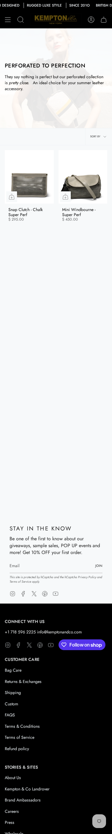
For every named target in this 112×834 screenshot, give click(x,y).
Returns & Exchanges (23, 681)
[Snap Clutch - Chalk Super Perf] (29, 177)
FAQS (10, 715)
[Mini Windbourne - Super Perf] (83, 177)
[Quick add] (11, 196)
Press (9, 822)
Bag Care (13, 670)
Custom (11, 704)
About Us (13, 778)
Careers (12, 811)
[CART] (103, 20)
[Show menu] (8, 20)
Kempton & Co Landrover (27, 789)
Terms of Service (20, 581)
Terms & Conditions (22, 726)
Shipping (13, 692)
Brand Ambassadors (23, 800)
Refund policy (17, 749)
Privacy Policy (87, 577)
